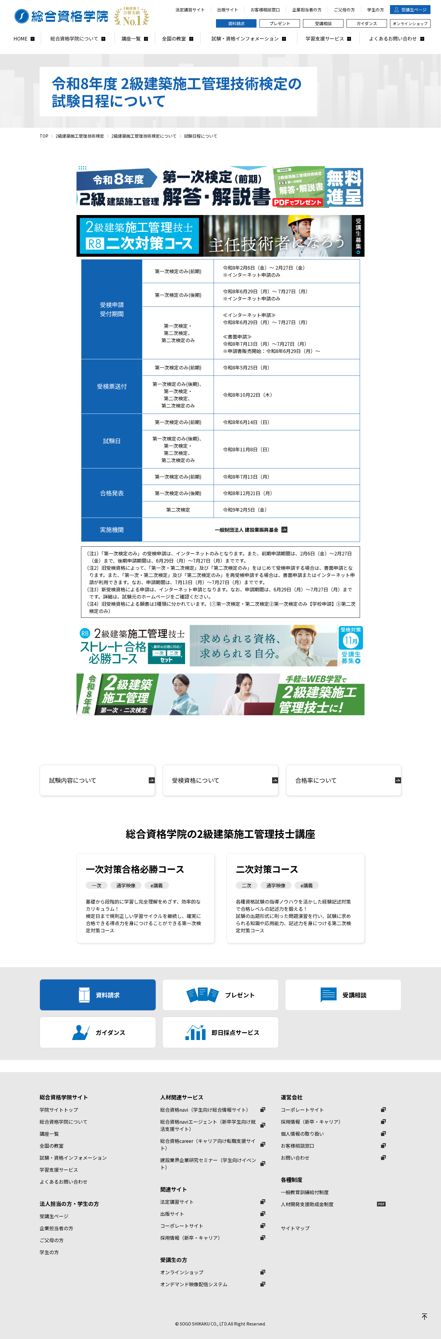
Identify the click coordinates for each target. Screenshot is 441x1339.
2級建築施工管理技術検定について (144, 136)
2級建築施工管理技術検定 (80, 136)
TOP (44, 136)
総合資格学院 (83, 16)
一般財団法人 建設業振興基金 (246, 529)
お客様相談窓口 (297, 1145)
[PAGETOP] (424, 1317)
